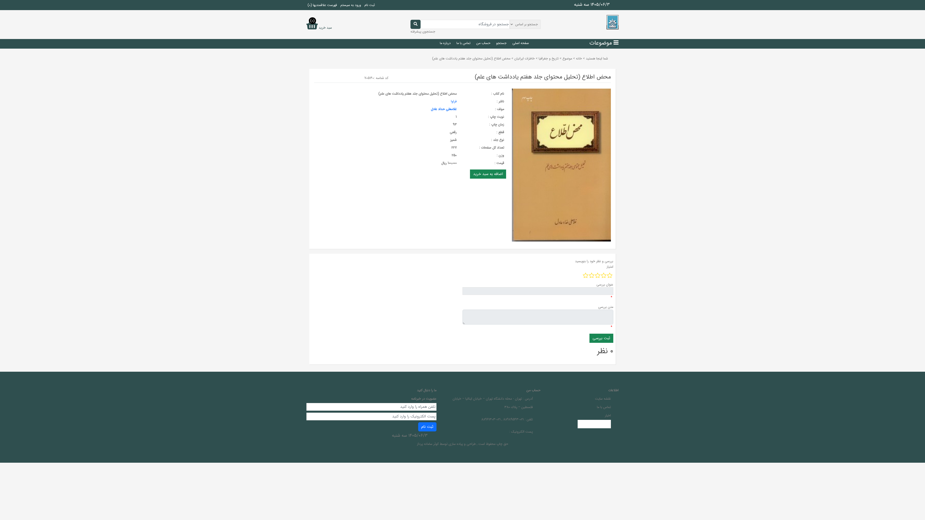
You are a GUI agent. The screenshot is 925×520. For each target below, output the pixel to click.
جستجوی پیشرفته (422, 31)
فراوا (454, 101)
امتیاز (610, 266)
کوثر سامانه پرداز (428, 444)
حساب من (483, 43)
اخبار (608, 415)
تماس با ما (463, 43)
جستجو (501, 43)
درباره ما (445, 43)
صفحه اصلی (520, 43)
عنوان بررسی (604, 284)
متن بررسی (605, 307)
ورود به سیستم (350, 5)
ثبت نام (369, 5)
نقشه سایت (603, 398)
